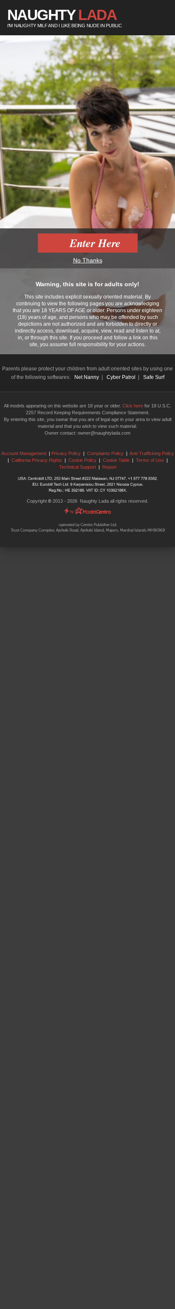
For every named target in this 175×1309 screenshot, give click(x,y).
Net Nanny (86, 377)
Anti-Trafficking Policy (152, 453)
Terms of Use (150, 460)
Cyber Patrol (121, 377)
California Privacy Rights (36, 460)
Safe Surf (153, 377)
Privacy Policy (66, 453)
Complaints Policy (105, 453)
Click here (132, 405)
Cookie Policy (82, 460)
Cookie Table (116, 460)
